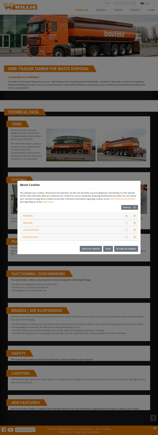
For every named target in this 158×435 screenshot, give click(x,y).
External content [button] (30, 237)
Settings (127, 207)
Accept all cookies (126, 248)
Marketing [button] (27, 222)
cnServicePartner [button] (31, 229)
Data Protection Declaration (122, 198)
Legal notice (48, 201)
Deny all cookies (91, 248)
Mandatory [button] (28, 215)
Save (108, 248)
